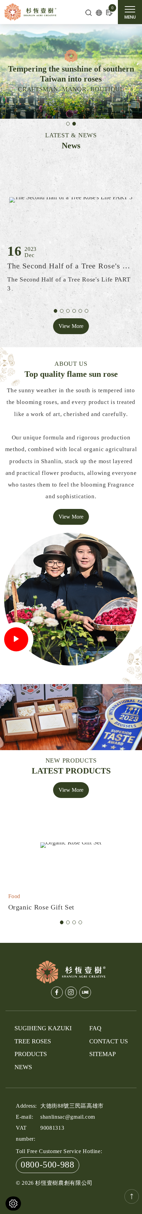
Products (30, 1054)
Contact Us (108, 1041)
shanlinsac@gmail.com (67, 1117)
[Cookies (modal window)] (13, 1203)
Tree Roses (32, 1041)
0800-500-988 (47, 1165)
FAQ (95, 1028)
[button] (68, 124)
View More (71, 326)
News (23, 1067)
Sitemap (102, 1054)
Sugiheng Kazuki (43, 1028)
